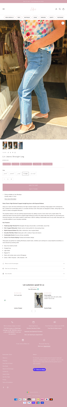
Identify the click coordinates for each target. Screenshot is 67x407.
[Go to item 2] (10, 145)
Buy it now (33, 189)
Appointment (47, 346)
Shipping (5, 360)
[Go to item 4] (20, 145)
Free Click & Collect (8, 363)
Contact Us (5, 371)
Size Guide (5, 366)
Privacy (4, 379)
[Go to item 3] (15, 145)
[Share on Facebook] (8, 152)
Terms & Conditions (8, 382)
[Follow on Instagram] (7, 387)
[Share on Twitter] (10, 152)
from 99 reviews (32, 289)
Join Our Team (6, 377)
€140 (62, 325)
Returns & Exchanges (8, 369)
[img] (33, 287)
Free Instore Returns (22, 343)
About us (5, 358)
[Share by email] (15, 152)
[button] (32, 311)
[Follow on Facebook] (3, 387)
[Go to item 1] (5, 145)
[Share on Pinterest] (12, 152)
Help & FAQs (6, 374)
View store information (10, 199)
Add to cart (33, 185)
